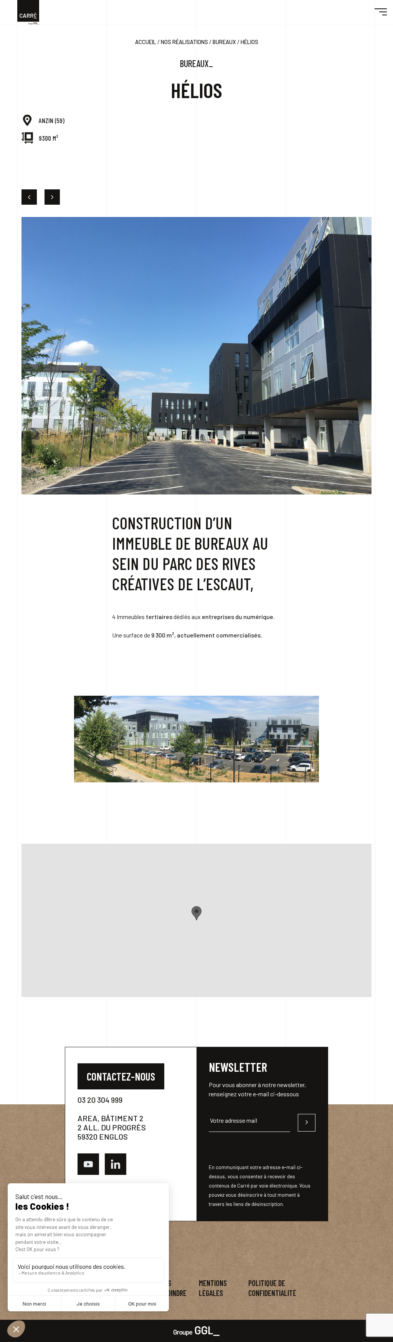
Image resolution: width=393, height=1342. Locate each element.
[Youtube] (88, 1164)
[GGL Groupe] (196, 1330)
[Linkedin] (115, 1164)
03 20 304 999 (100, 1099)
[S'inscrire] (306, 1123)
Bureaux (224, 42)
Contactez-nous (121, 1076)
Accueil (145, 42)
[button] (380, 12)
